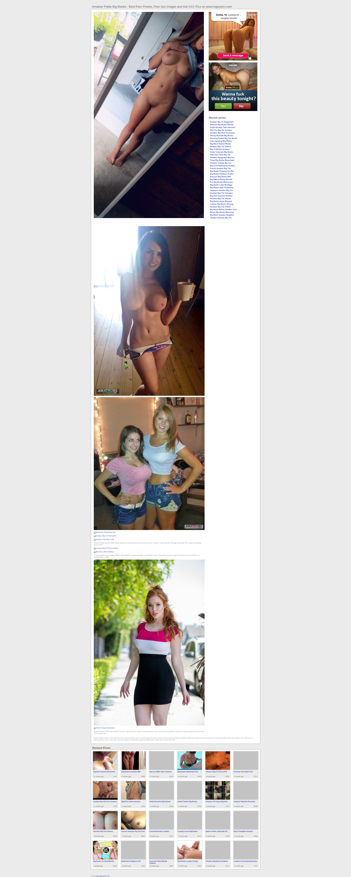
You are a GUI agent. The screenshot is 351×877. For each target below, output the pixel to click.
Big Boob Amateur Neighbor (222, 215)
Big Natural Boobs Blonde (221, 179)
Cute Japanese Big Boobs (221, 141)
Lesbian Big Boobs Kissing (221, 204)
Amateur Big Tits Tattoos (220, 147)
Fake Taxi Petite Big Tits (220, 155)
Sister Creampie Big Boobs (221, 152)
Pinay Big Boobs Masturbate (222, 160)
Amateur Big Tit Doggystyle (221, 122)
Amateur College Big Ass (220, 163)
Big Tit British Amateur (220, 149)
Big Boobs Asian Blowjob (221, 201)
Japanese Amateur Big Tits (221, 190)
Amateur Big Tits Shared (220, 199)
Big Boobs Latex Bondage (221, 185)
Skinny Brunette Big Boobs (221, 136)
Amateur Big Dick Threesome (222, 133)
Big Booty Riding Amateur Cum (223, 209)
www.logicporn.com (102, 876)
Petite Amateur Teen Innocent (222, 127)
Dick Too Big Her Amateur (221, 130)
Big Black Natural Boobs (220, 144)
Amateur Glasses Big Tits (221, 218)
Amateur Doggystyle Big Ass (222, 157)
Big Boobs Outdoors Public (221, 174)
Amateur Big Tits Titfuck (220, 207)
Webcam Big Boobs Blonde (221, 125)
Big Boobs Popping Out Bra (222, 171)
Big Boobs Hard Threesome (221, 188)
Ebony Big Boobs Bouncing (222, 212)
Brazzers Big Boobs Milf (220, 177)
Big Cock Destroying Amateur (222, 166)
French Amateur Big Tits (220, 168)
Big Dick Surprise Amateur (221, 196)
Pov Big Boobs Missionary (221, 182)
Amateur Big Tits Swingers (221, 193)
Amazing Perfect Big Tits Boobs (223, 138)
